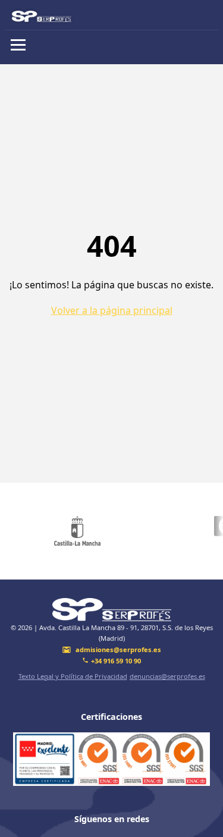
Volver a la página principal (111, 310)
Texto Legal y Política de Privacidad (72, 676)
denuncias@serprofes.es (167, 676)
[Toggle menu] (18, 44)
